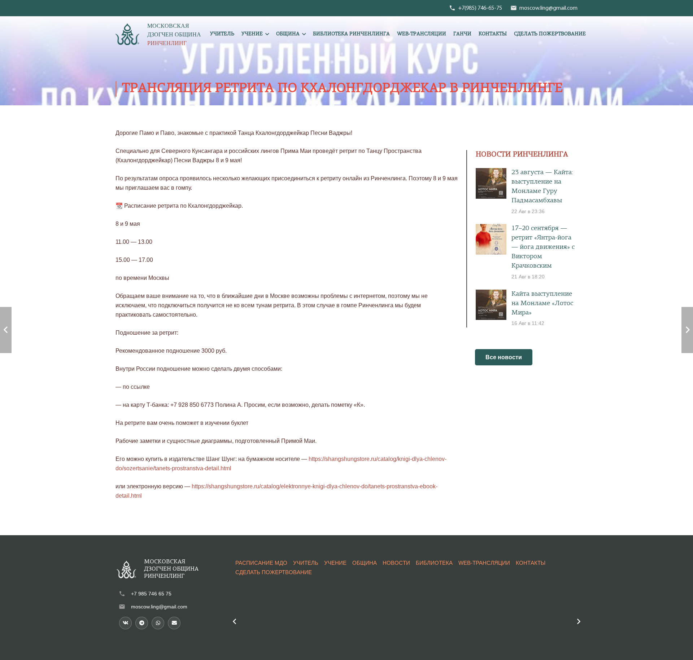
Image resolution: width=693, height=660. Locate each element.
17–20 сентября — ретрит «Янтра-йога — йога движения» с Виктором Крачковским (543, 247)
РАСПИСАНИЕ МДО (261, 563)
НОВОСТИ (396, 563)
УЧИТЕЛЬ (305, 563)
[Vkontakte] (125, 623)
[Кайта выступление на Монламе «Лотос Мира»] (491, 305)
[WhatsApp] (158, 623)
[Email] (174, 623)
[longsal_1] (127, 34)
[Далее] (578, 621)
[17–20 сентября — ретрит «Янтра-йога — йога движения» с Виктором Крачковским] (491, 239)
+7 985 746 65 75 (151, 594)
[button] (267, 34)
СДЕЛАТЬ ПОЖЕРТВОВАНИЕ (273, 572)
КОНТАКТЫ (530, 563)
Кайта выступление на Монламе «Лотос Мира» (542, 303)
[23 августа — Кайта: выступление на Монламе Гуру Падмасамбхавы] (491, 183)
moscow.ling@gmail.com (159, 607)
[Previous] (235, 621)
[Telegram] (141, 623)
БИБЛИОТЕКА (434, 563)
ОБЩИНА (364, 563)
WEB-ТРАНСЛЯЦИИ (484, 563)
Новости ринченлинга (522, 154)
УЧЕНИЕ (335, 563)
